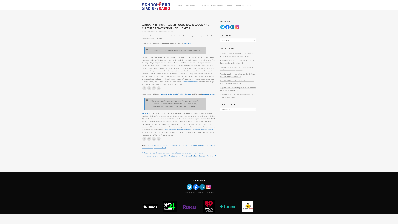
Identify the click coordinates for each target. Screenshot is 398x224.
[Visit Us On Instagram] (237, 29)
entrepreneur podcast (168, 145)
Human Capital (147, 148)
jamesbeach (169, 31)
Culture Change (153, 145)
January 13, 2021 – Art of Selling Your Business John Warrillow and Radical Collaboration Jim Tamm (180, 156)
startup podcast (160, 148)
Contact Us (210, 192)
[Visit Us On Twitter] (222, 29)
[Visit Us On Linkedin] (232, 29)
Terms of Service (189, 192)
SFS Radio (159, 31)
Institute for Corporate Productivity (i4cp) (176, 94)
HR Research (211, 145)
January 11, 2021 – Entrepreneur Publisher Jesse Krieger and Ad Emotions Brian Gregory (173, 153)
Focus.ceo (187, 43)
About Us (201, 192)
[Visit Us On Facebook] (227, 29)
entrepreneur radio (185, 145)
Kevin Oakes (146, 113)
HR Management (199, 145)
